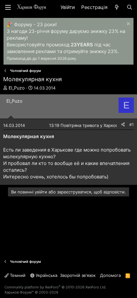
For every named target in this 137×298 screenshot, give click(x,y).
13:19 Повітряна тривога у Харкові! (84, 125)
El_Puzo (17, 87)
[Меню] (8, 7)
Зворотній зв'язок (78, 275)
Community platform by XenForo (55, 287)
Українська (45, 275)
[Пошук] (129, 7)
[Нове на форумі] (117, 7)
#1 (131, 124)
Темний (17, 275)
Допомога (110, 275)
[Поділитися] (123, 125)
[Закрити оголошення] (127, 24)
